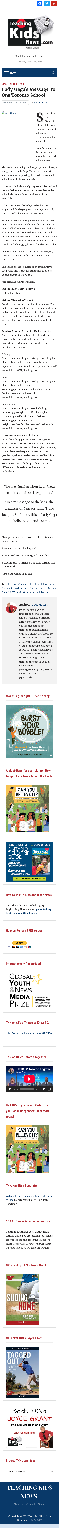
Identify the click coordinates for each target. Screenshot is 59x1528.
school (36, 592)
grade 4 (8, 588)
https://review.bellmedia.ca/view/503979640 (29, 1033)
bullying (12, 584)
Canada (22, 584)
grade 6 (27, 588)
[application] (29, 1079)
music (19, 592)
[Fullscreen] (49, 1089)
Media (41, 1504)
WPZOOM (36, 1520)
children (44, 584)
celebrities (33, 584)
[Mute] (44, 1089)
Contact (30, 1504)
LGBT (11, 592)
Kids (4, 84)
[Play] (10, 1089)
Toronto (45, 592)
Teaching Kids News (29, 1491)
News (21, 84)
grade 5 (17, 588)
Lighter (12, 84)
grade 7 (36, 588)
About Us (18, 1504)
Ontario (27, 592)
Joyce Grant (40, 102)
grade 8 (45, 588)
